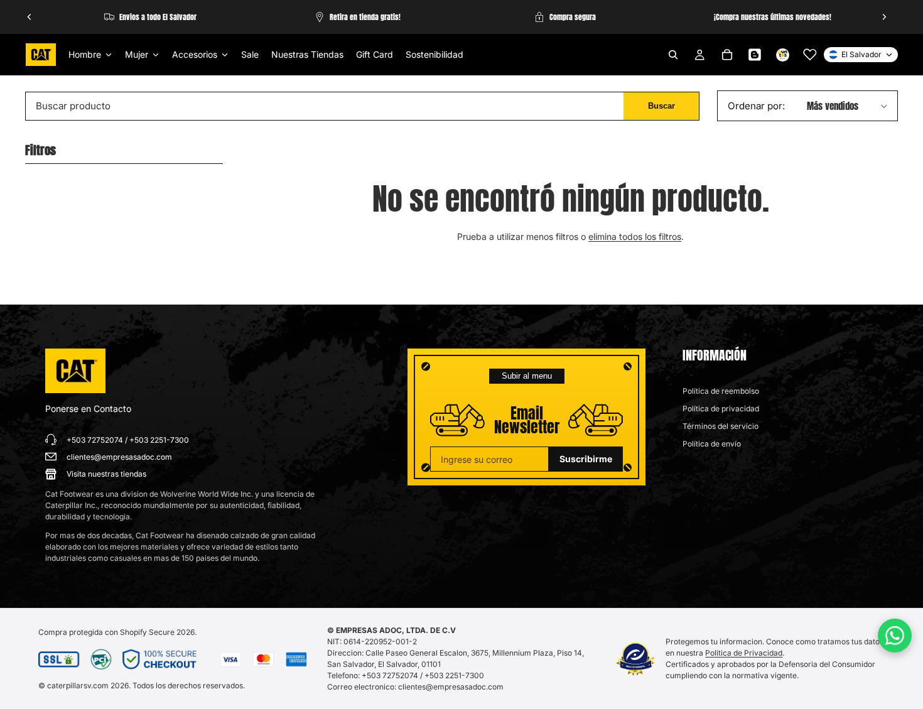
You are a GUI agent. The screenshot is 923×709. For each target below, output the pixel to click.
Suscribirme (585, 458)
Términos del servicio (720, 426)
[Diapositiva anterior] (29, 17)
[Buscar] (673, 54)
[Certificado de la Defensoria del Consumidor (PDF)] (636, 659)
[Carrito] (727, 54)
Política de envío (712, 443)
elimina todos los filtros (634, 236)
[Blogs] (755, 54)
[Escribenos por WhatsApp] (895, 635)
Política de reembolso (721, 391)
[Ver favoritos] (810, 54)
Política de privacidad (721, 408)
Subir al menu (527, 376)
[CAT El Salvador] (75, 371)
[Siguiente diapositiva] (884, 17)
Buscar (661, 106)
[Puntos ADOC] (782, 54)
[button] (808, 106)
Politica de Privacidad (743, 653)
